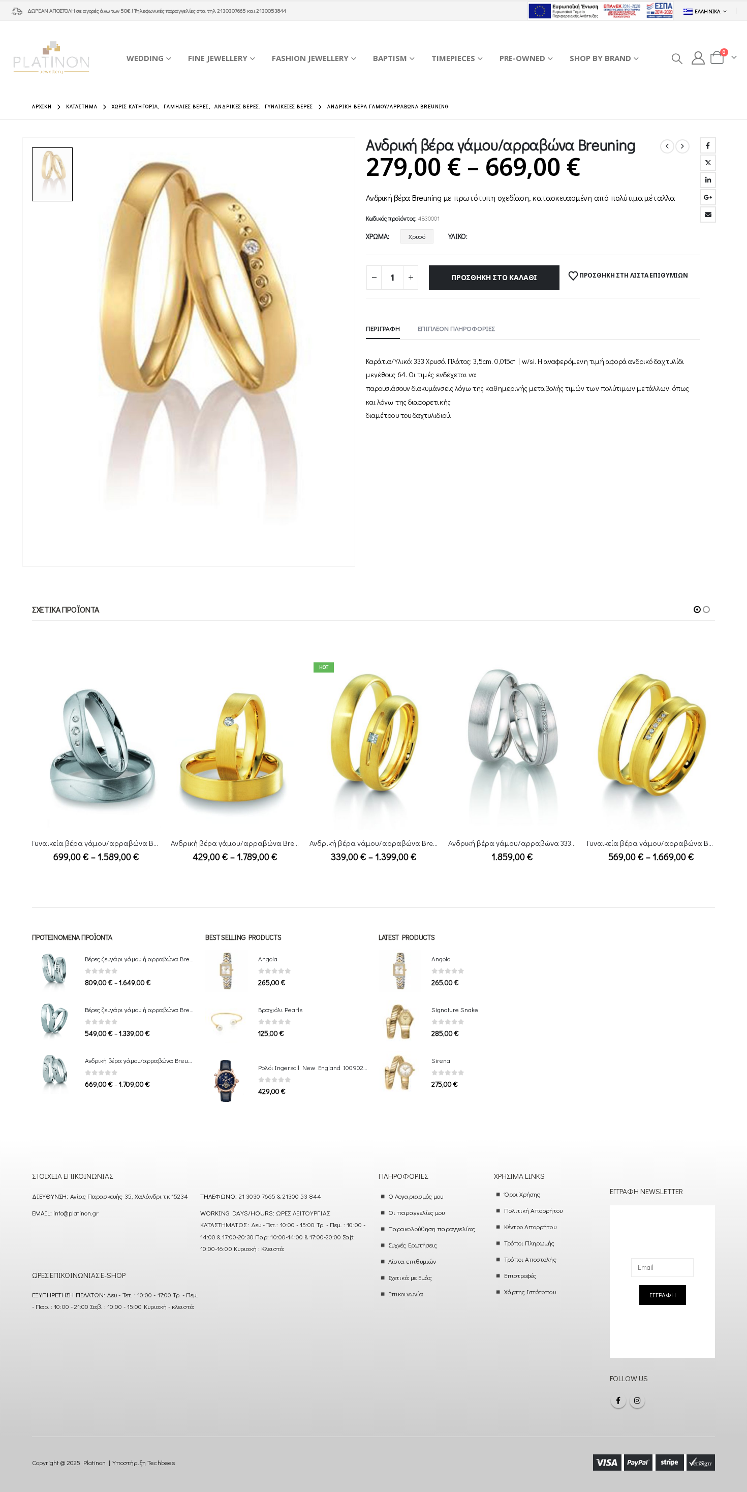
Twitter (708, 163)
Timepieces (453, 58)
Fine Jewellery (217, 58)
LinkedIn (708, 180)
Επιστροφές (520, 1275)
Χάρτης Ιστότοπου (530, 1291)
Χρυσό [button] (417, 236)
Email (708, 214)
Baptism (390, 58)
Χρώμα (377, 236)
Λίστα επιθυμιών (412, 1261)
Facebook (708, 145)
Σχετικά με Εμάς (410, 1277)
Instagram (637, 1400)
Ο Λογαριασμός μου (415, 1196)
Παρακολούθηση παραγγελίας (431, 1228)
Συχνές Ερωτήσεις (412, 1244)
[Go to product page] (96, 744)
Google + (708, 197)
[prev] (667, 146)
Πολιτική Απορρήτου (533, 1210)
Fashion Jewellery (310, 58)
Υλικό (457, 236)
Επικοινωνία (405, 1293)
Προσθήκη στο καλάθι (494, 277)
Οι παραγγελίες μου (416, 1212)
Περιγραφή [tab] (383, 328)
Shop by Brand (600, 58)
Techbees (161, 1462)
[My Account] (698, 58)
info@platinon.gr (76, 1212)
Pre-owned (522, 58)
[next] (682, 146)
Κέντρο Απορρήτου (530, 1226)
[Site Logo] (51, 58)
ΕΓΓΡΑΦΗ (662, 1294)
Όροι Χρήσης (522, 1194)
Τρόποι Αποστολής (530, 1259)
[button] (676, 58)
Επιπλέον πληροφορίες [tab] (456, 328)
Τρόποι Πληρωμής (529, 1242)
